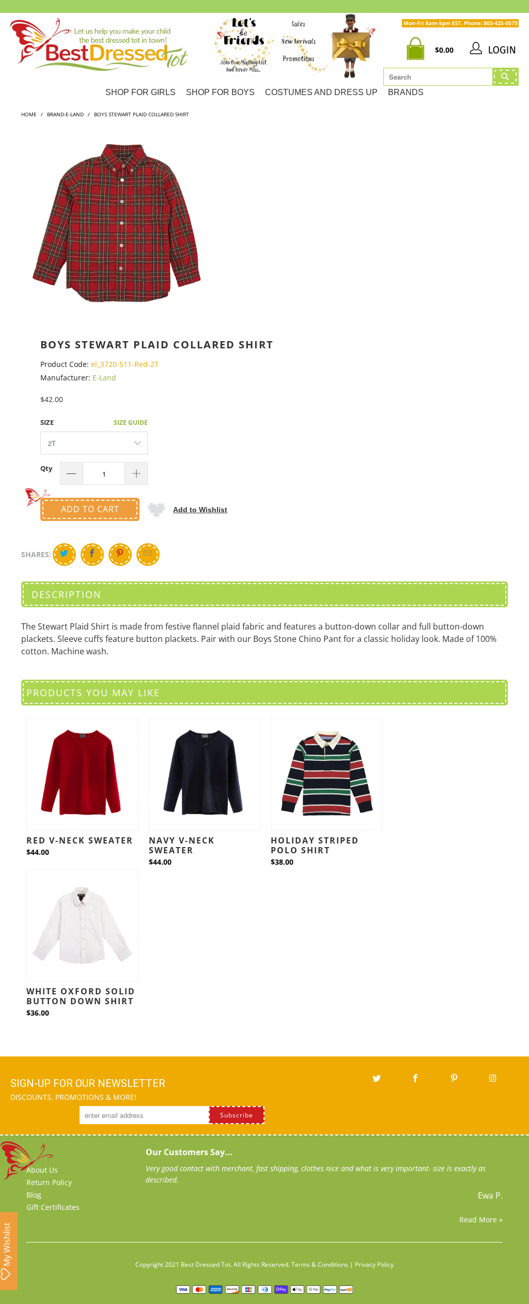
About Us (42, 1170)
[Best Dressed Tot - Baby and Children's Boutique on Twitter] (377, 1081)
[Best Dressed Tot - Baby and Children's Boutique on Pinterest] (454, 1081)
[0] (418, 50)
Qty (46, 468)
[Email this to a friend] (148, 554)
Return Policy (49, 1182)
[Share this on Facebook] (92, 554)
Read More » (481, 1219)
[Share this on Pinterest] (120, 554)
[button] (187, 509)
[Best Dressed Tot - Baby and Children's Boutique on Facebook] (415, 1081)
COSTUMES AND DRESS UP (321, 92)
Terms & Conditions (319, 1264)
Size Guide (131, 422)
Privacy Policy (374, 1264)
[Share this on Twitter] (64, 554)
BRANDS (406, 92)
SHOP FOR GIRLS (140, 92)
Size (47, 422)
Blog (33, 1195)
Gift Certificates (53, 1207)
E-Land (104, 377)
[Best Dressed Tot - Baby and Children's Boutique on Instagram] (493, 1081)
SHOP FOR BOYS (220, 92)
